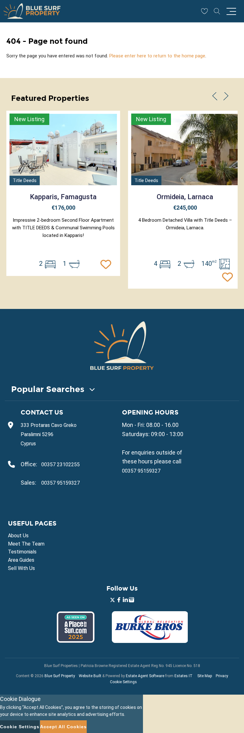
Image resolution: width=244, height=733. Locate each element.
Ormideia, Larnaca (185, 197)
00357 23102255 (60, 464)
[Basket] (204, 11)
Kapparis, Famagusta (63, 197)
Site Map (204, 676)
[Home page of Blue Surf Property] (122, 345)
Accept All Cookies (63, 726)
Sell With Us (21, 568)
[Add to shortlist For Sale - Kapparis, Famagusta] (107, 263)
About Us (18, 536)
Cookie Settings (123, 682)
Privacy (222, 676)
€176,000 (63, 207)
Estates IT (183, 676)
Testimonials (22, 552)
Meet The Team (26, 544)
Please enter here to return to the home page (157, 56)
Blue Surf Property (59, 676)
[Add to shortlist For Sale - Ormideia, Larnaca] (229, 276)
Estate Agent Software (145, 676)
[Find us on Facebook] (118, 601)
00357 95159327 (60, 483)
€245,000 (185, 207)
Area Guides (21, 560)
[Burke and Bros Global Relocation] (150, 641)
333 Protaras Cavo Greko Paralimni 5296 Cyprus (49, 434)
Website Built (90, 676)
